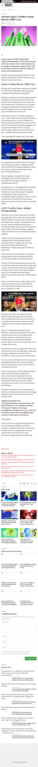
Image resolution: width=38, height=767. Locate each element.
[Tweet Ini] (24, 483)
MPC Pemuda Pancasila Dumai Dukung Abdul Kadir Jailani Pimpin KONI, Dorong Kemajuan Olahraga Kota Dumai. (24, 702)
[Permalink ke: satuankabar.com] (2, 23)
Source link (5, 449)
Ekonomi (3, 14)
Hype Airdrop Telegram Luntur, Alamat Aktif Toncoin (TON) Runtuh (17, 467)
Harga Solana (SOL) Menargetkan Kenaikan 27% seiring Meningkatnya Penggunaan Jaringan (18, 471)
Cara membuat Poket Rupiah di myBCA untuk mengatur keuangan (24, 690)
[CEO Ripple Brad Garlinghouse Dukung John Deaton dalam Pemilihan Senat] (28, 533)
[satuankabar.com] (8, 4)
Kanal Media (22, 748)
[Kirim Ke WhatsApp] (35, 483)
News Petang (22, 750)
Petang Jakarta (5, 748)
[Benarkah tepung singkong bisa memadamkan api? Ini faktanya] (19, 708)
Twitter (26, 410)
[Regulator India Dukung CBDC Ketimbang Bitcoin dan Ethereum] (9, 514)
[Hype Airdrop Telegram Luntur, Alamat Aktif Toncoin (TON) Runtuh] (28, 514)
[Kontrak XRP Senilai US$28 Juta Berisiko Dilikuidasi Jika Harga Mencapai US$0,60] (9, 496)
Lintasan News (14, 752)
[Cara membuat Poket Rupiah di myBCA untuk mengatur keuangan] (19, 685)
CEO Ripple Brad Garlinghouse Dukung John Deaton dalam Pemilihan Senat (17, 476)
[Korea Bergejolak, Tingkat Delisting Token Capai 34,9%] (28, 496)
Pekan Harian (5, 750)
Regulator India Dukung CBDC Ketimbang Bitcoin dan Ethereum (17, 463)
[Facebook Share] (20, 483)
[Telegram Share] (31, 483)
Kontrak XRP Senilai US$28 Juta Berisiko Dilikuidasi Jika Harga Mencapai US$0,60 (18, 456)
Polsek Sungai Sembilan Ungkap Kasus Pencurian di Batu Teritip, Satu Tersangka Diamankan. (24, 724)
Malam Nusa (30, 750)
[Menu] (2, 4)
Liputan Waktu (5, 752)
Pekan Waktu (14, 750)
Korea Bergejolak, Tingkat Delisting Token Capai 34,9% (18, 459)
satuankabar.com (9, 22)
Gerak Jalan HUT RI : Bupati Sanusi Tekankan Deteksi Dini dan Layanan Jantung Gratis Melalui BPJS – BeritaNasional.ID (23, 679)
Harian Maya (14, 748)
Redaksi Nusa (30, 748)
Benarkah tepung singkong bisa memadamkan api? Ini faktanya (22, 713)
